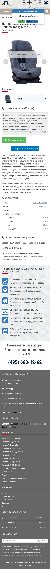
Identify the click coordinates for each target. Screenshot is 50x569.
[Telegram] (35, 2)
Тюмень (5, 503)
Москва (5, 493)
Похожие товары (15, 140)
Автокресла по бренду (11, 438)
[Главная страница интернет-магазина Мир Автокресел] (3, 18)
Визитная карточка (13, 398)
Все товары (7, 432)
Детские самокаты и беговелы (14, 478)
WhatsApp (9, 389)
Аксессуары (7, 472)
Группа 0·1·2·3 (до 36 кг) (12, 452)
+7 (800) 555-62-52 (13, 384)
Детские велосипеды (10, 475)
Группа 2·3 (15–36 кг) (11, 465)
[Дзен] (29, 2)
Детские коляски (9, 482)
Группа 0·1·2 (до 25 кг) (11, 448)
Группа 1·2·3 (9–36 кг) (11, 462)
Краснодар (6, 506)
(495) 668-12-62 (9, 11)
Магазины (7, 487)
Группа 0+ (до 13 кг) (10, 442)
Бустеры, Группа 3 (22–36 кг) (14, 468)
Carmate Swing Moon (23, 158)
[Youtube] (40, 2)
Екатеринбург (7, 500)
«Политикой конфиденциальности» (28, 555)
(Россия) (40, 203)
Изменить (33, 21)
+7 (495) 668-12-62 (13, 380)
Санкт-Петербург (9, 496)
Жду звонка (42, 540)
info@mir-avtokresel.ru (14, 394)
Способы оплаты (10, 418)
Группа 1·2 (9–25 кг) (10, 458)
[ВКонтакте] (24, 2)
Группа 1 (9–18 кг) (9, 455)
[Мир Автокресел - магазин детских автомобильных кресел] (8, 4)
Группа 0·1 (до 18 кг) (10, 445)
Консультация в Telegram (25, 148)
